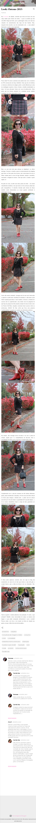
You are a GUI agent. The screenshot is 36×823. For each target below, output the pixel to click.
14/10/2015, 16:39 (18, 658)
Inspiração (21, 645)
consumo (27, 635)
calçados (13, 631)
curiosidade (11, 638)
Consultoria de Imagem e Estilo (12, 635)
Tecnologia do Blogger (19, 816)
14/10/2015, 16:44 (25, 673)
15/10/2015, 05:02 (16, 722)
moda (4, 648)
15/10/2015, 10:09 (25, 740)
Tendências (5, 651)
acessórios (5, 631)
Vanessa (10, 658)
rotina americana (20, 648)
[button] (34, 9)
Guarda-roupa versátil (9, 645)
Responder (12, 718)
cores (4, 638)
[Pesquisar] (34, 3)
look (28, 645)
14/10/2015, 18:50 (25, 704)
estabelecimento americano (11, 641)
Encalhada (5, 16)
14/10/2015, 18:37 (23, 694)
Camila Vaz (16, 673)
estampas (25, 641)
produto (10, 648)
